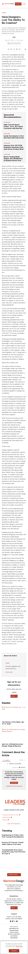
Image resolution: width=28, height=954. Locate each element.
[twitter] (14, 49)
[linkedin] (11, 49)
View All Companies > (14, 823)
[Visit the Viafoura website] (22, 767)
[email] (19, 49)
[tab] (6, 760)
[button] (3, 4)
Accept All (14, 950)
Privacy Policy (19, 946)
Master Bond (6, 817)
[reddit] (17, 49)
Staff (14, 37)
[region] (14, 764)
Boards (4, 12)
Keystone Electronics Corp (10, 815)
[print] (25, 49)
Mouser (4, 820)
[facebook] (8, 49)
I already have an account (14, 786)
